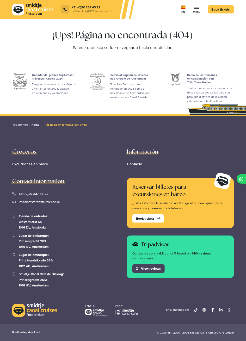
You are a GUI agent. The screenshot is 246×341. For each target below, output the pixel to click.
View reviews (151, 268)
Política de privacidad (26, 332)
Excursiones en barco (30, 164)
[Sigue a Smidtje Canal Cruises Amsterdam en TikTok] (163, 4)
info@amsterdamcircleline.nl (39, 201)
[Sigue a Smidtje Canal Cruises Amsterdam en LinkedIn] (188, 4)
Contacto (134, 164)
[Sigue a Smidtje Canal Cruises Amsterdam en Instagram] (171, 4)
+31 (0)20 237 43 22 (33, 193)
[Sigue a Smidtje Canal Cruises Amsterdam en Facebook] (213, 310)
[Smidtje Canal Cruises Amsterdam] (32, 9)
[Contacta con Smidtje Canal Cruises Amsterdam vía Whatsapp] (229, 310)
